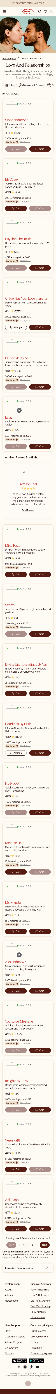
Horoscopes (11, 1300)
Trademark (36, 1347)
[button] (48, 1268)
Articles (9, 1295)
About (8, 1289)
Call (17, 149)
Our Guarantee (38, 1331)
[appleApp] (19, 1362)
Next (44, 1245)
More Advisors (37, 1317)
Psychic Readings (39, 1289)
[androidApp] (36, 1362)
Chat (41, 149)
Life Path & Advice (40, 1300)
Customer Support (15, 1336)
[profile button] (51, 11)
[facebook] (25, 1368)
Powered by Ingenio (41, 1353)
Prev (11, 1245)
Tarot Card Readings (40, 1306)
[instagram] (19, 1368)
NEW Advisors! (38, 1311)
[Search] (39, 11)
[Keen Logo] (28, 11)
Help (7, 1331)
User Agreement (39, 1336)
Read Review (28, 510)
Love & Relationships (41, 1295)
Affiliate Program (13, 1342)
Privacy (34, 1342)
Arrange (18, 327)
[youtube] (37, 1368)
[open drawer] (4, 11)
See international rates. (36, 1257)
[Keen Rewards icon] (45, 11)
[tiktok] (31, 1368)
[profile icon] (51, 11)
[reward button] (45, 11)
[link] (19, 410)
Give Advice (11, 1347)
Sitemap (9, 1353)
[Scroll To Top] (28, 1383)
